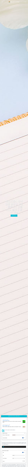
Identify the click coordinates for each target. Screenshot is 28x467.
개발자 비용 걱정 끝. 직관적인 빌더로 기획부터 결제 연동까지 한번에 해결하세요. (12, 422)
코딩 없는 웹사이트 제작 (6, 420)
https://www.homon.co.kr (6, 424)
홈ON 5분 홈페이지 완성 (6, 425)
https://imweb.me (5, 419)
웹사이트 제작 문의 (14, 215)
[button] (24, 2)
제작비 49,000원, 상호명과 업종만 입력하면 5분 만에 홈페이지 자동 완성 (12, 426)
